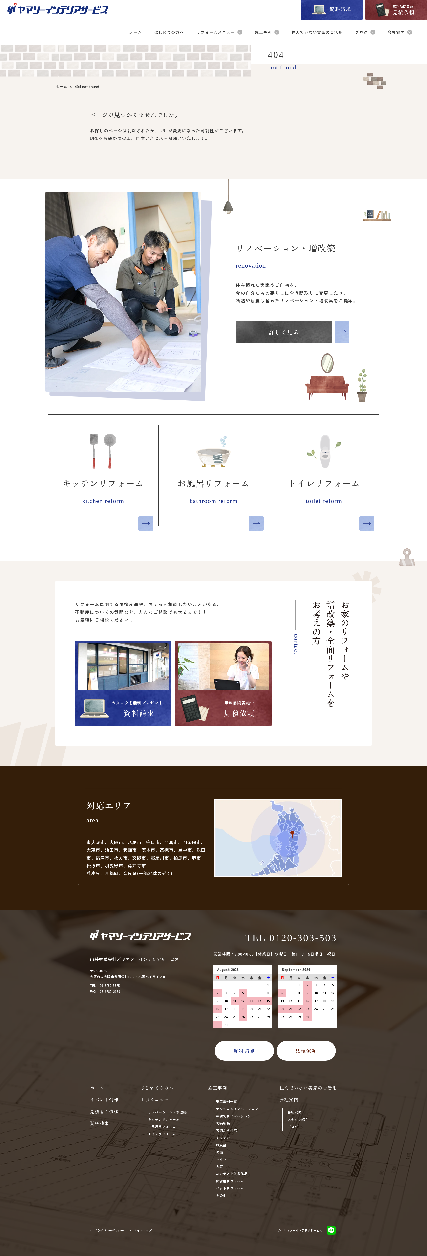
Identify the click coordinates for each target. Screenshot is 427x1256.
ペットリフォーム (230, 1188)
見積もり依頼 (104, 1111)
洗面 (219, 1152)
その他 (221, 1195)
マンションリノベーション (237, 1109)
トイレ (221, 1159)
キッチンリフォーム (164, 1119)
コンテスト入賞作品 (232, 1173)
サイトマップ (143, 1230)
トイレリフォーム (162, 1134)
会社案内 (294, 1112)
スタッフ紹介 (298, 1119)
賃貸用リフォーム (230, 1181)
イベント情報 (104, 1099)
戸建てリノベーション (233, 1116)
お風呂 (221, 1145)
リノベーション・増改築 (167, 1112)
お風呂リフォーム (162, 1126)
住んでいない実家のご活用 (308, 1087)
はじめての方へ (157, 1087)
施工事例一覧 (226, 1101)
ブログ (292, 1126)
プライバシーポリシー (109, 1230)
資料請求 (99, 1123)
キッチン (223, 1137)
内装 (219, 1166)
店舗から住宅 (226, 1130)
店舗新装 (223, 1123)
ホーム (97, 1087)
